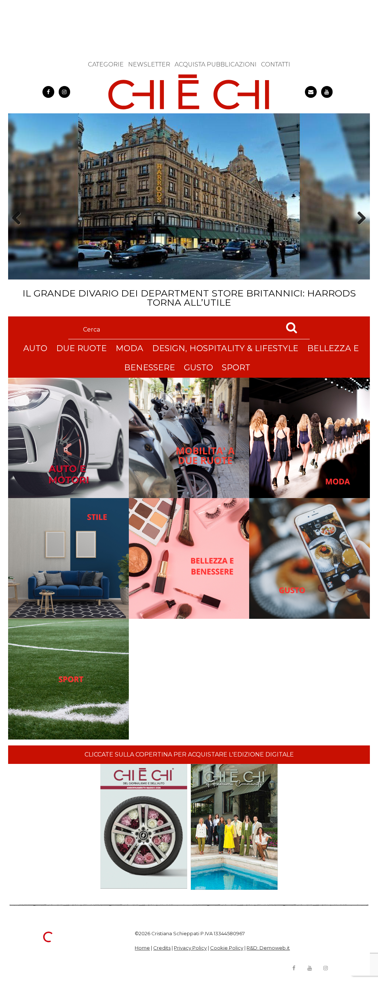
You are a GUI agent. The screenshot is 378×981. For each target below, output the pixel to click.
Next (359, 230)
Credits (162, 948)
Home (142, 948)
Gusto (198, 368)
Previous (19, 230)
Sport (236, 368)
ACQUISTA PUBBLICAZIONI (216, 64)
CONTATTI (275, 64)
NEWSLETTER (149, 64)
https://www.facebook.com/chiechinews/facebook (48, 92)
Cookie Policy (226, 948)
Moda (129, 348)
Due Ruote (81, 348)
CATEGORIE (106, 64)
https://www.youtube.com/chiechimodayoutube (327, 92)
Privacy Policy (190, 948)
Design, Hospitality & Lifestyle (225, 348)
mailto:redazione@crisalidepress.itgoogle (311, 92)
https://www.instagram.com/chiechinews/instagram (65, 92)
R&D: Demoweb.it (268, 948)
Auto (35, 348)
